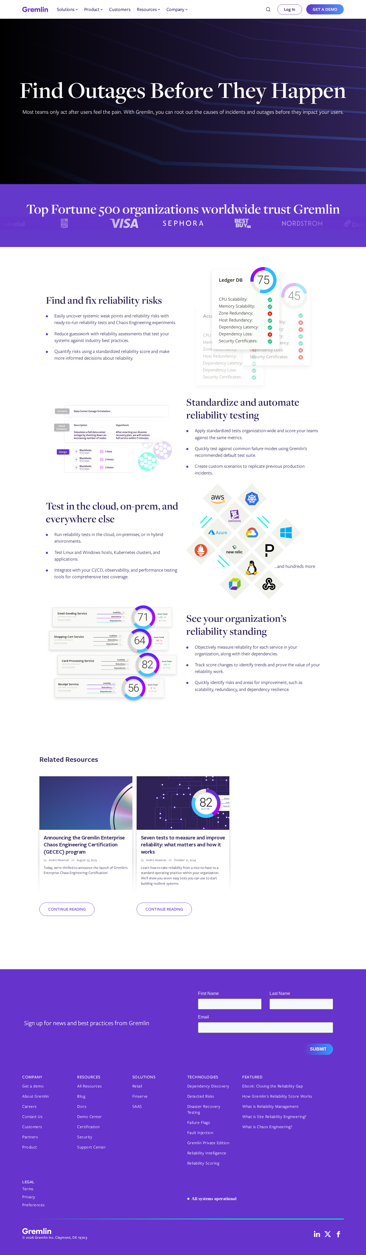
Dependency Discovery (208, 1086)
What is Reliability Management (270, 1106)
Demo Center (89, 1117)
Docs (81, 1106)
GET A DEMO (325, 9)
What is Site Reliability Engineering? (274, 1117)
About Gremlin (35, 1096)
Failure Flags (198, 1122)
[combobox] (268, 9)
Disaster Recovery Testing (204, 1109)
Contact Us (32, 1117)
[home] (35, 9)
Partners (30, 1137)
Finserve (140, 1096)
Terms (27, 1189)
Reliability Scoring (203, 1163)
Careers (29, 1106)
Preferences (33, 1205)
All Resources (89, 1086)
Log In (289, 9)
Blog (81, 1096)
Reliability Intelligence (206, 1153)
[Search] (268, 9)
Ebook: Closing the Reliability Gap (272, 1086)
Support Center (91, 1147)
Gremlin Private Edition (208, 1143)
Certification (88, 1127)
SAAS (137, 1106)
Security (84, 1137)
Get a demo (33, 1086)
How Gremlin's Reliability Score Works (277, 1096)
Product (29, 1147)
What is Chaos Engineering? (267, 1127)
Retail (137, 1086)
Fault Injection (200, 1133)
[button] (67, 9)
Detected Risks (200, 1096)
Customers (119, 9)
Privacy (28, 1197)
